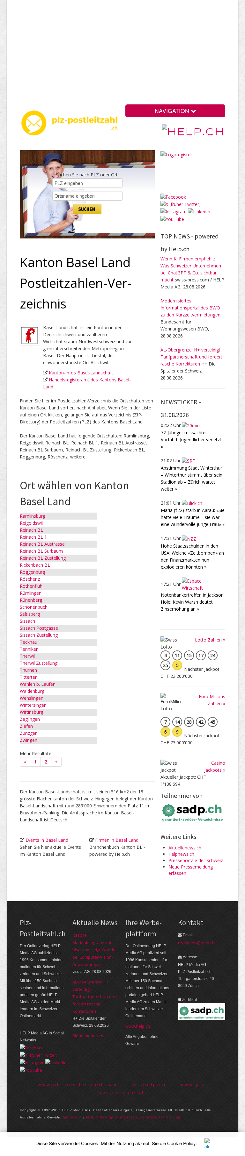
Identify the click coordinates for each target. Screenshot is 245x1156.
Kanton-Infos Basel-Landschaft (81, 373)
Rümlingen (30, 593)
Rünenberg (31, 600)
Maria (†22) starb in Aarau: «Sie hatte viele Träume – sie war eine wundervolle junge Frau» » (193, 517)
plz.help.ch (148, 1084)
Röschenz (30, 579)
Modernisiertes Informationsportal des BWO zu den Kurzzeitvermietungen (190, 308)
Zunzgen (29, 733)
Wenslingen (31, 698)
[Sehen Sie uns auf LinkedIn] (199, 211)
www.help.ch (137, 1026)
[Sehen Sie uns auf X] (180, 204)
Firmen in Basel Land (116, 840)
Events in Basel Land (47, 840)
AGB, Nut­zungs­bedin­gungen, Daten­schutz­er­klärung (133, 1117)
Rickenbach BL (35, 565)
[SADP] (192, 812)
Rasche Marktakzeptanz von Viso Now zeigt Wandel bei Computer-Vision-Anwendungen (94, 949)
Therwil (27, 656)
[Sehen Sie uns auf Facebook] (173, 197)
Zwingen (28, 740)
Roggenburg (32, 572)
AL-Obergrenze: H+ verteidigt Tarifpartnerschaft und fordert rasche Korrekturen (191, 357)
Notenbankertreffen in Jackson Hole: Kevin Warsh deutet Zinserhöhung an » (192, 602)
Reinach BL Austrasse (42, 544)
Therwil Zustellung (38, 663)
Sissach (27, 621)
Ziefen (26, 726)
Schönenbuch (34, 607)
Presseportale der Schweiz (195, 860)
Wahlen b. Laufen (38, 684)
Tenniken (29, 649)
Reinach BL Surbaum (41, 551)
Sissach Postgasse (39, 628)
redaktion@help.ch (196, 943)
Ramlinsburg (32, 516)
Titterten (29, 677)
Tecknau (28, 642)
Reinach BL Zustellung (43, 558)
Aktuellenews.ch (184, 848)
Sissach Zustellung (39, 635)
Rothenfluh (31, 586)
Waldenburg (32, 691)
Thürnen (28, 670)
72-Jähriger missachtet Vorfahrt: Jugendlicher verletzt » (191, 439)
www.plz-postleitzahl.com (77, 1084)
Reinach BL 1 (33, 537)
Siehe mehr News (89, 1036)
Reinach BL (31, 530)
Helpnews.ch (181, 854)
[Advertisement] (135, 53)
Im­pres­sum (72, 1117)
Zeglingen (30, 719)
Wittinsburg (31, 712)
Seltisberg (30, 614)
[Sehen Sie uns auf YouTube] (172, 219)
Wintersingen (33, 705)
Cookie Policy (181, 1143)
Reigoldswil (31, 523)
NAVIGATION (173, 111)
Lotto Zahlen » (210, 640)
